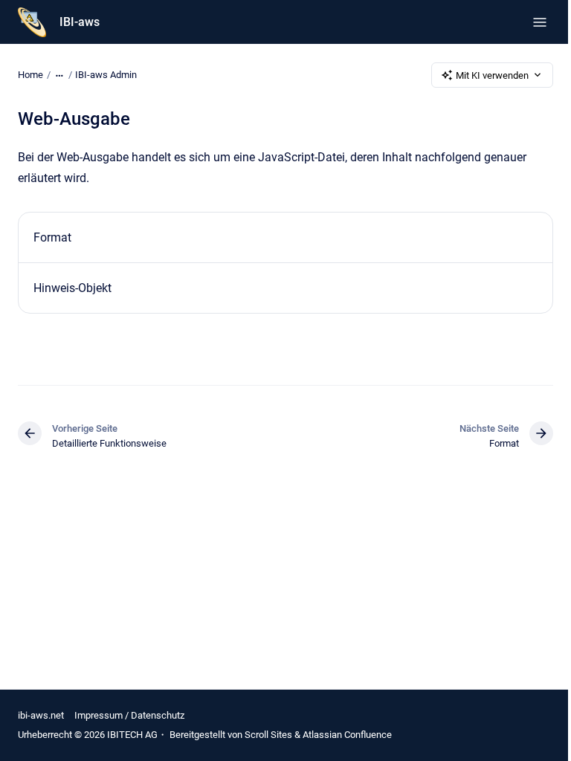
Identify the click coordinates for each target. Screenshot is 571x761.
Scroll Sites (268, 734)
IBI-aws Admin (106, 74)
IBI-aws (79, 22)
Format (52, 237)
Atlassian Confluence (347, 734)
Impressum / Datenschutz (129, 715)
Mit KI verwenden (492, 75)
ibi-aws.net (41, 715)
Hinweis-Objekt (72, 288)
